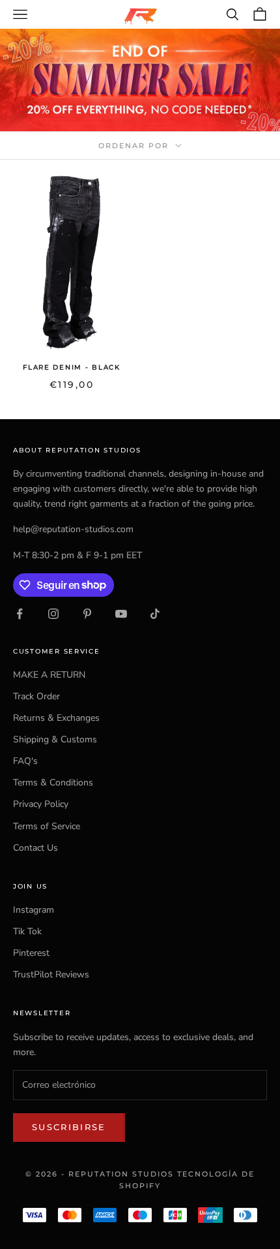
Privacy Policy (40, 804)
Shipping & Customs (55, 739)
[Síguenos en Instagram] (53, 613)
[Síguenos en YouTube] (121, 613)
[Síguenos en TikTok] (154, 613)
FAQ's (25, 761)
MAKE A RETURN (49, 675)
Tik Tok (27, 931)
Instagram (33, 910)
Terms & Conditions (53, 782)
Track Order (36, 696)
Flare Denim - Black (71, 367)
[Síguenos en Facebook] (19, 613)
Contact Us (35, 848)
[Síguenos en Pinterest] (87, 613)
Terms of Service (46, 826)
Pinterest (31, 953)
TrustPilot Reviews (51, 974)
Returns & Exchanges (56, 718)
